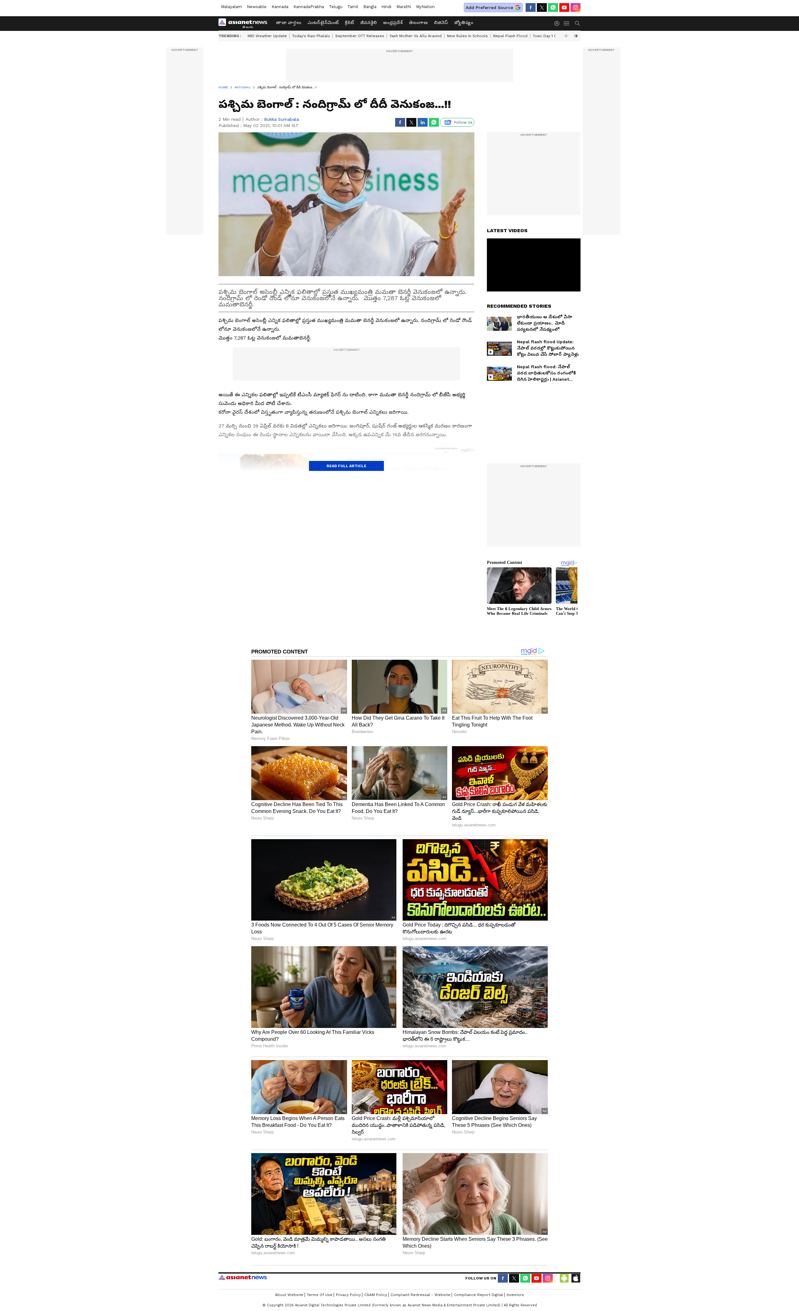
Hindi (386, 6)
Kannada (280, 6)
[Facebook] (531, 7)
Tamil (352, 6)
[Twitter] (542, 7)
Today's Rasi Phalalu (311, 36)
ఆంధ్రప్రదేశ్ (393, 22)
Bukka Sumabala (281, 119)
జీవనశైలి (368, 22)
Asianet (242, 1277)
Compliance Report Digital (478, 1295)
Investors (515, 1295)
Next (576, 35)
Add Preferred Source (489, 7)
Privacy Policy (348, 1295)
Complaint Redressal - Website (420, 1295)
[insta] (576, 7)
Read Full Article (346, 466)
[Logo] (245, 23)
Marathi (403, 6)
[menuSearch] (577, 23)
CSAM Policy (375, 1295)
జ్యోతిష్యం (463, 22)
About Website (289, 1295)
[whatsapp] (553, 7)
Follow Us (463, 122)
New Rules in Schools (467, 36)
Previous (566, 35)
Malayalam (231, 6)
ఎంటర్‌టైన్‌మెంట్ (323, 22)
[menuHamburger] (567, 23)
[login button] (558, 23)
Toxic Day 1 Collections (554, 36)
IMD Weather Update (267, 36)
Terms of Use (319, 1295)
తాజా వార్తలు (288, 22)
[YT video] (564, 7)
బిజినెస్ (441, 22)
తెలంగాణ (418, 22)
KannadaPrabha (308, 6)
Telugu (335, 6)
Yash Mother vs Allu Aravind (416, 36)
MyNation (425, 6)
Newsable (257, 6)
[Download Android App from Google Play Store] (564, 1278)
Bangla (369, 6)
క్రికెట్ (349, 22)
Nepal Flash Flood (510, 36)
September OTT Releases (359, 36)
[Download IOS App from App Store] (576, 1278)
